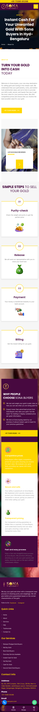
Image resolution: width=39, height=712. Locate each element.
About (5, 618)
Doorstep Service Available (11, 654)
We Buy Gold (7, 647)
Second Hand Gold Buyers (11, 668)
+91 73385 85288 (19, 1)
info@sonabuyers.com (9, 701)
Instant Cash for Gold (10, 658)
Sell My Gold (7, 661)
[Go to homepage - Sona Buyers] (10, 6)
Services (6, 622)
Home (3, 44)
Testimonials (7, 628)
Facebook (13, 603)
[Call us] (4, 702)
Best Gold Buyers (8, 651)
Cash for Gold (7, 664)
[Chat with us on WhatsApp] (34, 702)
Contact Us (6, 632)
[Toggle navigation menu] (36, 6)
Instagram (21, 603)
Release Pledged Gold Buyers (12, 644)
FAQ (4, 625)
